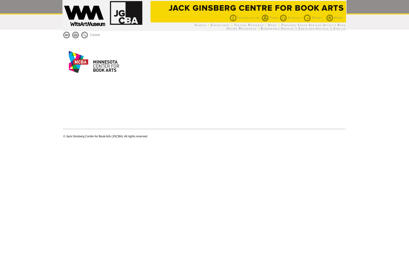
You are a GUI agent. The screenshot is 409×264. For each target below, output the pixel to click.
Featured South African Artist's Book (313, 25)
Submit (317, 17)
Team (273, 17)
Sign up (339, 28)
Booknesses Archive (277, 28)
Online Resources (241, 28)
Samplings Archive (313, 28)
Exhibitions (220, 25)
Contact (294, 17)
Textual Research (249, 25)
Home (338, 17)
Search (200, 25)
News (272, 25)
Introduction (248, 17)
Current (95, 35)
